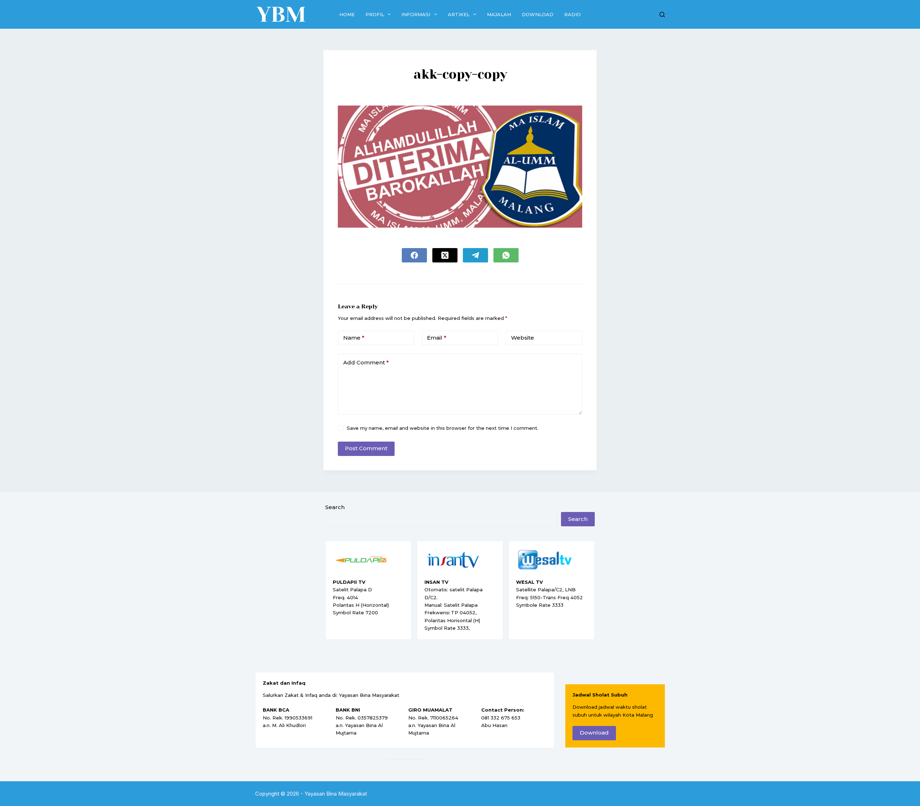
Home (347, 14)
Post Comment (366, 448)
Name (353, 337)
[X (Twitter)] (444, 255)
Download (537, 14)
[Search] (662, 14)
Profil (374, 14)
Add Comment (366, 362)
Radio (572, 14)
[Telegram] (475, 255)
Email (436, 337)
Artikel (459, 14)
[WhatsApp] (506, 255)
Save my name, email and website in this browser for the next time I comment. (442, 428)
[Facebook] (414, 255)
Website (522, 337)
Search (335, 507)
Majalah (499, 14)
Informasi (415, 14)
